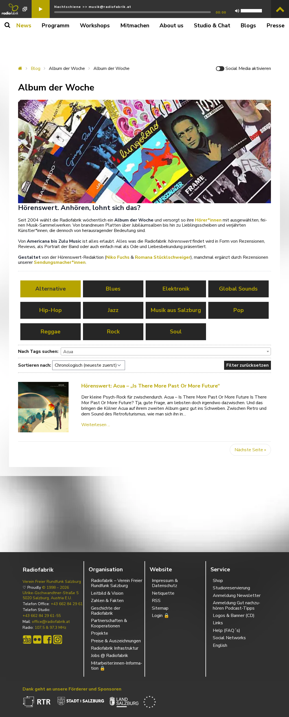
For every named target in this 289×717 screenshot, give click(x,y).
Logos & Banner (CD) (234, 615)
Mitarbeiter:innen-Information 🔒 (116, 665)
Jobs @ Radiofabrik (109, 655)
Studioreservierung (231, 588)
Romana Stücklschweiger (163, 257)
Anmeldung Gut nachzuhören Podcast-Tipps (236, 605)
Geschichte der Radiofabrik (105, 610)
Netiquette (163, 593)
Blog (35, 68)
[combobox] (166, 351)
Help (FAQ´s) (226, 630)
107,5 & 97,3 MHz (50, 627)
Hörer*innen (208, 220)
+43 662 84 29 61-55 (42, 615)
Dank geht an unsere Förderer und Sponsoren (72, 689)
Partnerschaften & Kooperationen (109, 623)
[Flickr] (37, 639)
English (220, 645)
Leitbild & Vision (107, 593)
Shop (218, 580)
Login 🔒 (160, 615)
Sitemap (160, 608)
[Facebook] (47, 639)
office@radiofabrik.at (51, 621)
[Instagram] (57, 639)
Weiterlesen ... (95, 425)
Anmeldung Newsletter (236, 595)
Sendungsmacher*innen (60, 262)
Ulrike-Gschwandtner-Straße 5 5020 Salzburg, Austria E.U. (50, 595)
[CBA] (27, 639)
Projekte (99, 633)
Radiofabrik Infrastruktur (114, 648)
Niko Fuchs (118, 257)
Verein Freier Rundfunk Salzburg (52, 581)
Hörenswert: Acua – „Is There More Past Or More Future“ (150, 385)
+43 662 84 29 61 (67, 604)
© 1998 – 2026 (55, 587)
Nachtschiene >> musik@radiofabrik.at (92, 7)
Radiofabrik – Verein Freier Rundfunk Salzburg (116, 583)
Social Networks (229, 638)
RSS (156, 601)
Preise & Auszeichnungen (116, 641)
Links (218, 623)
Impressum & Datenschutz (165, 583)
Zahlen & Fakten (107, 601)
